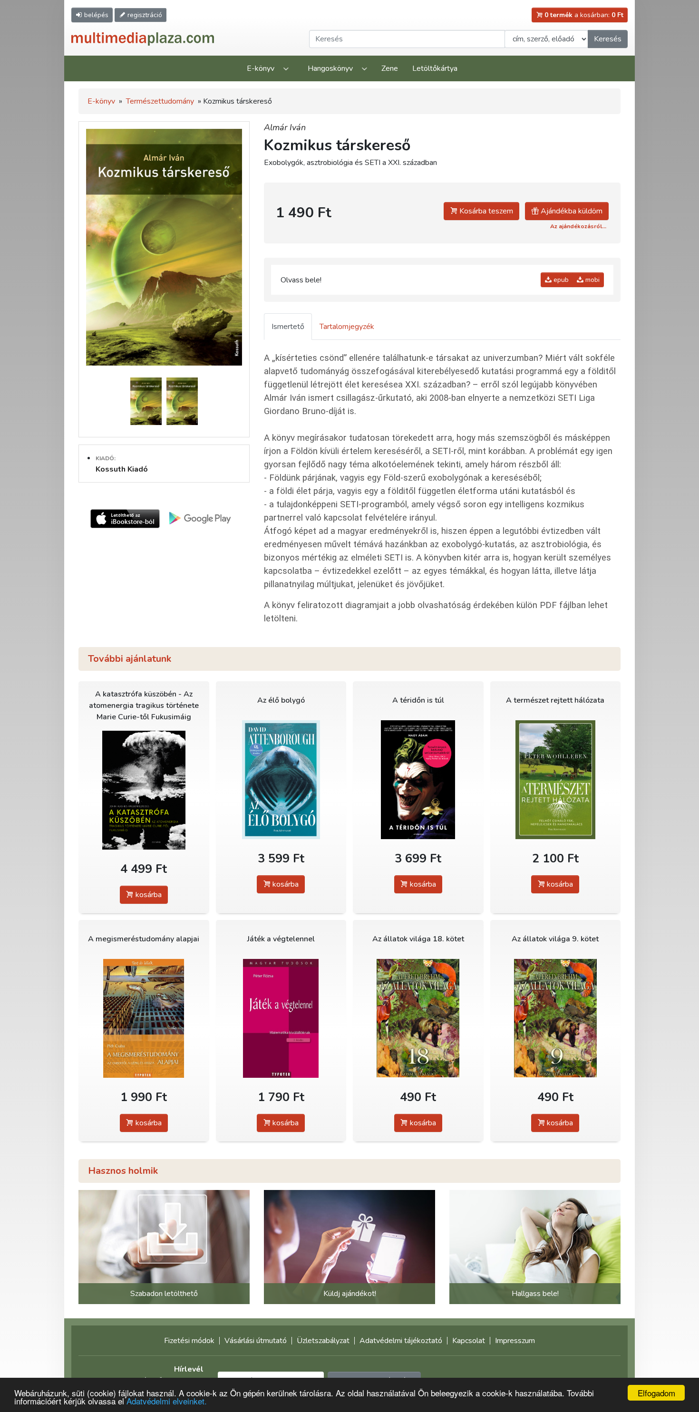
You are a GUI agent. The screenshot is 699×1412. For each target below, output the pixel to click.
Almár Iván (285, 127)
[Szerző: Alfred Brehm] (418, 1018)
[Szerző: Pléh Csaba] (144, 1018)
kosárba (148, 895)
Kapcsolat (468, 1340)
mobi (591, 279)
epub (560, 279)
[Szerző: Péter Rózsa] (281, 1018)
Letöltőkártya (434, 68)
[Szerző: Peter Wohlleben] (555, 779)
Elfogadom (656, 1393)
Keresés (607, 39)
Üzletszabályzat (323, 1340)
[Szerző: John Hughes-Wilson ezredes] (144, 790)
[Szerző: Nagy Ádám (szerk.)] (418, 779)
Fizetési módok (189, 1340)
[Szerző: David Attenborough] (281, 779)
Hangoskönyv (330, 68)
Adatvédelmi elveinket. (166, 1401)
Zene (389, 68)
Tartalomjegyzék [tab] (347, 326)
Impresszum (515, 1340)
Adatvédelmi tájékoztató (400, 1340)
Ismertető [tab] (288, 326)
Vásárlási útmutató (255, 1340)
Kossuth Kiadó (122, 469)
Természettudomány (160, 101)
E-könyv (260, 68)
